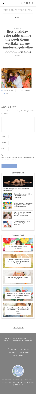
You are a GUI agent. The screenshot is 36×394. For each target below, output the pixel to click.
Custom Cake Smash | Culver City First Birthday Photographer (23, 195)
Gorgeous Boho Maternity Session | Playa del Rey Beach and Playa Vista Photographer (18, 261)
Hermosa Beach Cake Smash (18, 246)
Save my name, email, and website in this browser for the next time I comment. (18, 159)
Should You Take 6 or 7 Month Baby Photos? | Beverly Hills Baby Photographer (23, 204)
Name (4, 136)
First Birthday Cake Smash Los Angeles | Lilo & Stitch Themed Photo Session (18, 294)
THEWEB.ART (18, 384)
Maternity (18, 265)
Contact (28, 341)
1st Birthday (18, 248)
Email (4, 142)
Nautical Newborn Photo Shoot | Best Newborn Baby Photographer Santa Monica (18, 309)
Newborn (18, 313)
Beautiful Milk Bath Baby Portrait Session (18, 278)
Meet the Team (17, 341)
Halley (18, 55)
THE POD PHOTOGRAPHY (20, 382)
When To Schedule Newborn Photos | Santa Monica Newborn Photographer (22, 214)
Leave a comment (25, 90)
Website (4, 149)
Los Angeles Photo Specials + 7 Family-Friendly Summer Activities (23, 223)
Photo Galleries (19, 338)
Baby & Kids (18, 281)
